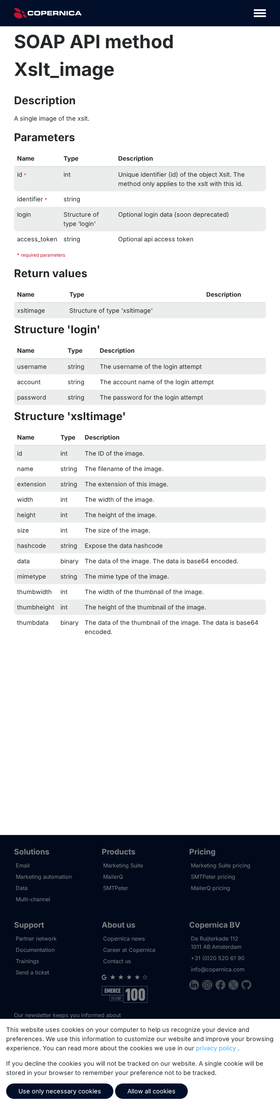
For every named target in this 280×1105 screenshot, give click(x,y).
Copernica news (124, 938)
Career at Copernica (129, 949)
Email (23, 865)
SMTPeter (115, 888)
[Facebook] (221, 986)
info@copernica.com (217, 969)
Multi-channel (33, 899)
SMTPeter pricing (213, 876)
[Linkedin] (195, 986)
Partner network (36, 938)
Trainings (27, 961)
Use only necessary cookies (59, 1091)
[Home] (48, 13)
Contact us (117, 961)
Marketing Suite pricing (220, 865)
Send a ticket (32, 972)
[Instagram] (208, 986)
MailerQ (113, 876)
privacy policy (216, 1048)
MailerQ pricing (210, 888)
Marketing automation (44, 876)
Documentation (35, 949)
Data (22, 888)
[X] (234, 986)
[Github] (246, 986)
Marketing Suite (123, 865)
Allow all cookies (151, 1091)
